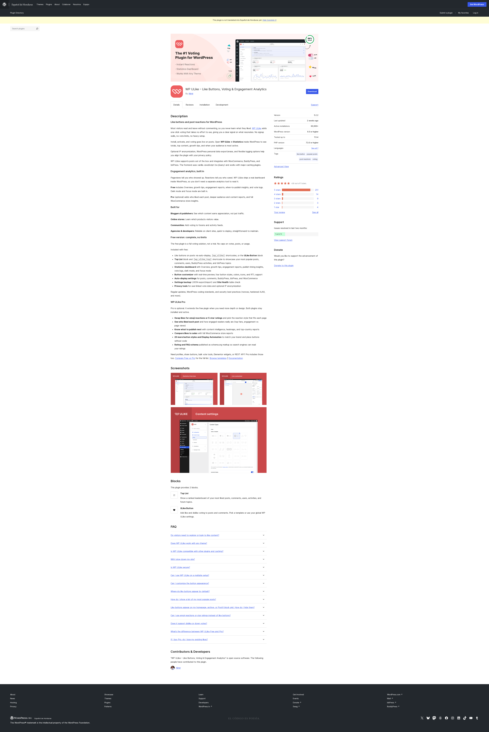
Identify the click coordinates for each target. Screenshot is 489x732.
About (12, 694)
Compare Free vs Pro (185, 358)
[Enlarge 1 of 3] (214, 376)
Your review (279, 212)
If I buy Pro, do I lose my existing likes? (189, 639)
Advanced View (281, 166)
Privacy (13, 706)
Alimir (191, 93)
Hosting (13, 702)
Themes (107, 698)
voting (315, 159)
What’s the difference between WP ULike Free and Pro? (197, 631)
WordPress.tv (205, 706)
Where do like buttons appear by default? (190, 591)
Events (296, 698)
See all (315, 212)
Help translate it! (269, 20)
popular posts (312, 154)
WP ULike (256, 128)
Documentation (235, 358)
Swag (296, 706)
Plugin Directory (17, 13)
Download (312, 91)
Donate (297, 702)
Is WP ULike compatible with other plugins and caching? (197, 551)
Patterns (108, 706)
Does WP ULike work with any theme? (189, 543)
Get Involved (298, 694)
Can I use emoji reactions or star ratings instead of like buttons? (201, 615)
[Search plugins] (37, 28)
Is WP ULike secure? (180, 567)
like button (301, 154)
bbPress (391, 702)
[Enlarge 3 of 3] (263, 410)
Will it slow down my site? (183, 559)
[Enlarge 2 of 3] (263, 376)
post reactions (305, 159)
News (12, 698)
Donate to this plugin (284, 265)
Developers (204, 702)
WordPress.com (395, 694)
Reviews (190, 104)
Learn (201, 694)
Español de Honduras (43, 718)
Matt (390, 698)
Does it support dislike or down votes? (189, 623)
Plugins (107, 702)
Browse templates (218, 358)
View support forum (283, 240)
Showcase (108, 694)
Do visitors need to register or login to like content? (195, 535)
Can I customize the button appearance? (190, 583)
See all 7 (314, 148)
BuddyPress (393, 706)
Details (176, 104)
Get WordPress (477, 4)
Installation (205, 104)
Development (222, 104)
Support (314, 104)
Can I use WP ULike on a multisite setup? (190, 575)
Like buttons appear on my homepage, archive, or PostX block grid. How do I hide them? (213, 607)
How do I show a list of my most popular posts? (193, 599)
